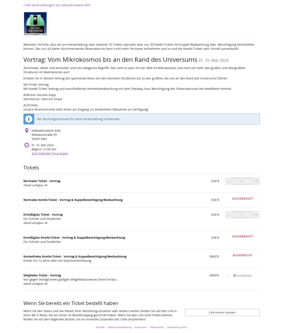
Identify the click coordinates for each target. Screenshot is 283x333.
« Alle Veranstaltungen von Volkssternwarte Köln (57, 5)
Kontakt (100, 327)
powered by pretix (177, 327)
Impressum (141, 327)
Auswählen (244, 275)
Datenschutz (156, 327)
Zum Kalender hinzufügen (50, 153)
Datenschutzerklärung (119, 327)
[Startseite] (35, 23)
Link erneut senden (222, 312)
